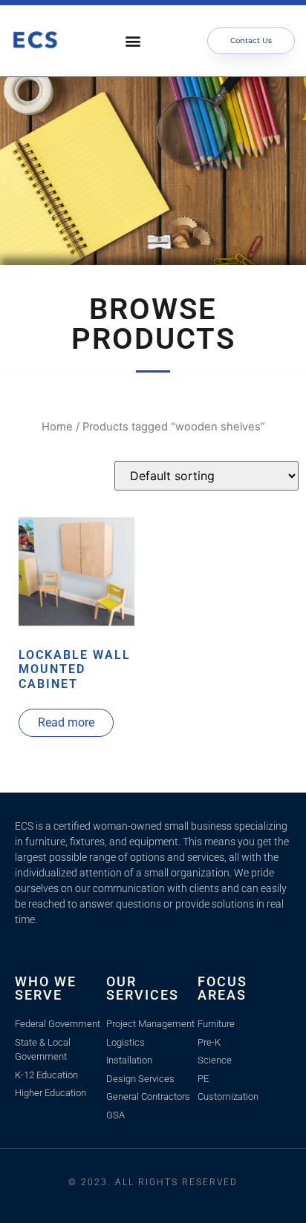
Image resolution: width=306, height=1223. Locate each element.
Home (57, 426)
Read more (66, 722)
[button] (133, 41)
